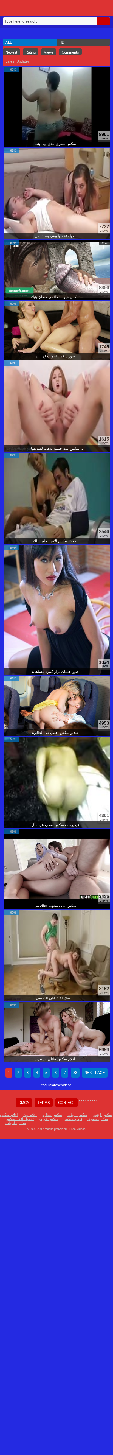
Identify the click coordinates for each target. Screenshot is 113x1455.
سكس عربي (48, 1119)
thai (44, 1085)
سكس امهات (77, 1115)
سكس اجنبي (102, 1115)
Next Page (94, 1073)
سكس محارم (52, 1115)
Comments (70, 52)
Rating (31, 52)
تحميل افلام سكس (19, 1119)
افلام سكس (9, 1115)
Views (48, 52)
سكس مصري (97, 1119)
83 (75, 1073)
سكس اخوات (15, 1123)
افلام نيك (30, 1115)
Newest (11, 52)
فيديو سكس (73, 1119)
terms (43, 1103)
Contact (66, 1103)
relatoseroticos (60, 1085)
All (8, 42)
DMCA (24, 1103)
